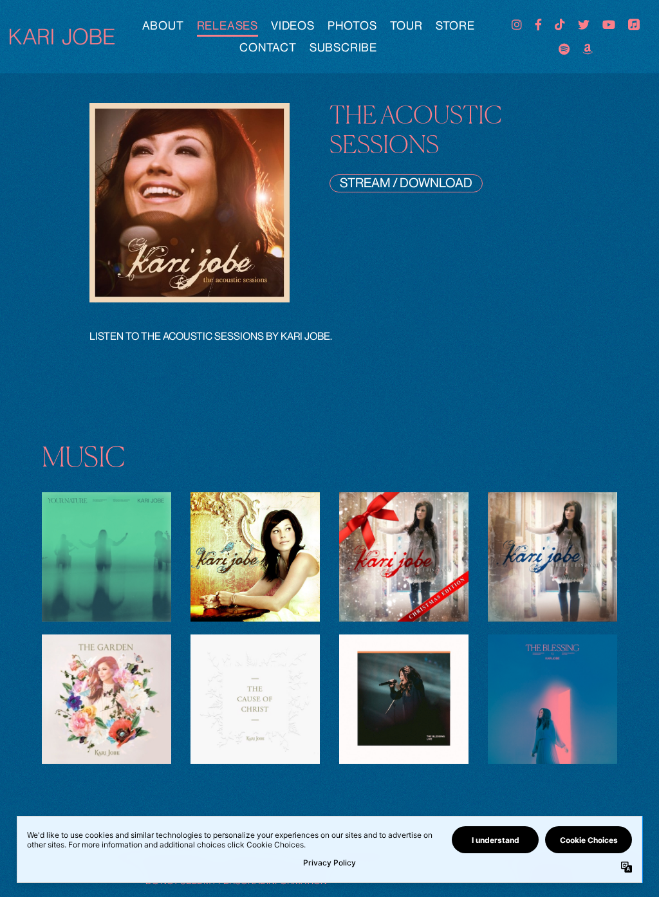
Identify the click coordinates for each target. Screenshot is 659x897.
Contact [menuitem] (268, 47)
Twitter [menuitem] (583, 24)
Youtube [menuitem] (608, 24)
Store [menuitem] (455, 25)
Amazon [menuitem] (587, 49)
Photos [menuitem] (352, 25)
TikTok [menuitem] (560, 24)
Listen (107, 568)
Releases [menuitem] (227, 25)
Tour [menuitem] (406, 25)
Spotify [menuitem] (564, 49)
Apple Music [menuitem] (634, 24)
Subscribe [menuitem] (343, 47)
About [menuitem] (163, 25)
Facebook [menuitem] (538, 24)
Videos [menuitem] (293, 25)
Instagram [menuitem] (517, 24)
